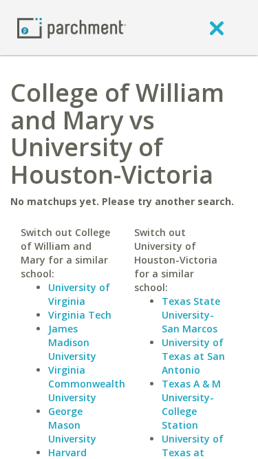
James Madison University (72, 342)
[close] (216, 27)
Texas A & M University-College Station (191, 404)
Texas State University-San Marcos (191, 315)
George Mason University (72, 425)
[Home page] (71, 27)
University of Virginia (79, 294)
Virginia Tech (79, 314)
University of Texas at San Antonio (193, 356)
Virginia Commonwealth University (86, 383)
